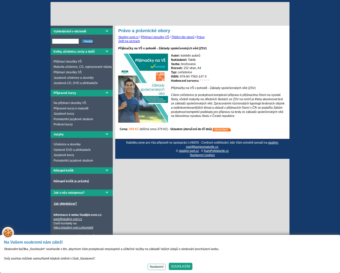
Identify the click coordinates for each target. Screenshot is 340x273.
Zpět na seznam (129, 41)
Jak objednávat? (65, 203)
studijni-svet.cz (189, 151)
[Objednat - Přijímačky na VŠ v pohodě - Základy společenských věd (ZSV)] (222, 129)
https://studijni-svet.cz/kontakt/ (73, 227)
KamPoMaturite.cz (216, 151)
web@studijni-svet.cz (68, 219)
